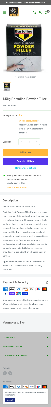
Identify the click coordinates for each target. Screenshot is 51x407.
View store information (17, 187)
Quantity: (7, 141)
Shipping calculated (28, 120)
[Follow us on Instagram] (10, 373)
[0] (46, 12)
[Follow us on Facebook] (5, 373)
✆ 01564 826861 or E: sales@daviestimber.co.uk (25, 2)
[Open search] (34, 12)
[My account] (40, 12)
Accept (10, 400)
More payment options (25, 168)
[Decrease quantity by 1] (22, 142)
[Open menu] (4, 12)
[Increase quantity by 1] (37, 142)
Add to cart (25, 152)
